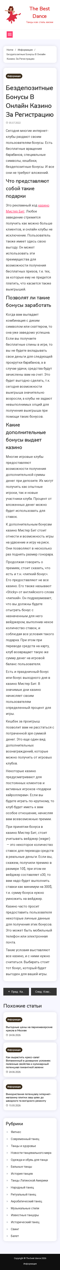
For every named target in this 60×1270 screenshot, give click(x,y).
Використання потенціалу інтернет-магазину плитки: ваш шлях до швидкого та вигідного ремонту (28, 1097)
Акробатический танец (26, 1201)
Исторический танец (25, 1222)
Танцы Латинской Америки (29, 1180)
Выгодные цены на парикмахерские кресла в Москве (29, 1029)
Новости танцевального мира (31, 1152)
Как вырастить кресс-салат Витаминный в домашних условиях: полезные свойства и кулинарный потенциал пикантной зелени (28, 1062)
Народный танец (22, 1187)
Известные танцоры (25, 1215)
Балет (15, 1236)
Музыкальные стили (25, 1208)
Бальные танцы (21, 1166)
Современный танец (25, 1139)
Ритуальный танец (23, 1194)
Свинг (15, 1229)
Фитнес (16, 1132)
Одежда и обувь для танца (29, 1160)
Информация (14, 76)
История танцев (22, 1173)
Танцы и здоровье (23, 1146)
